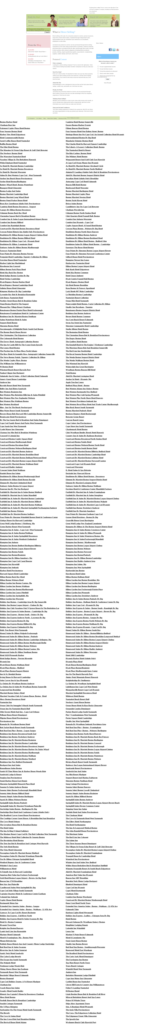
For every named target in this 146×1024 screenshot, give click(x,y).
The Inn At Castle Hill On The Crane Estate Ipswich (21, 345)
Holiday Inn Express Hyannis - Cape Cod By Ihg (86, 627)
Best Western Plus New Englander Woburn (17, 398)
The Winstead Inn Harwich (77, 364)
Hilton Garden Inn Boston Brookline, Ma (83, 580)
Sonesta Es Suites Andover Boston (14, 787)
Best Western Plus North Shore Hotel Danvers (84, 398)
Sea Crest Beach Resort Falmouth (79, 320)
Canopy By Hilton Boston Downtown (15, 210)
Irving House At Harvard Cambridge (15, 677)
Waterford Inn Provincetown (77, 859)
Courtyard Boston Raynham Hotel (14, 445)
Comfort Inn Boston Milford (11, 222)
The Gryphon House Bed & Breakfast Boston (18, 825)
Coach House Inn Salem (10, 988)
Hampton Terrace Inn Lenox (77, 260)
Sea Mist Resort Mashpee (76, 774)
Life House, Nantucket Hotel (11, 298)
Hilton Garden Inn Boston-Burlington (81, 586)
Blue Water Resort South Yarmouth (14, 411)
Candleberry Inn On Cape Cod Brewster (82, 207)
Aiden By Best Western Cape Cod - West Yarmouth (21, 175)
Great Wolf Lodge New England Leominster (84, 523)
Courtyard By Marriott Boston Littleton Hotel (84, 458)
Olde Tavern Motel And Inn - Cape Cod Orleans (19, 712)
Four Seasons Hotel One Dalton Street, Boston (84, 131)
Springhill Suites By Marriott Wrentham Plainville (20, 806)
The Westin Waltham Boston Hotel (80, 360)
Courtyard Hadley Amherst (11, 467)
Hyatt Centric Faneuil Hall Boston (80, 279)
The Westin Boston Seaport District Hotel (82, 357)
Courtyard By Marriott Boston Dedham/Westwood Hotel (23, 458)
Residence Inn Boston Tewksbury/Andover (17, 737)
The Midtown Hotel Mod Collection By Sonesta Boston (22, 837)
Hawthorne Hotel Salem (75, 574)
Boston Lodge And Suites (10, 191)
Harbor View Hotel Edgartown (12, 134)
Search (47, 32)
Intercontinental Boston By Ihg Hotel (81, 138)
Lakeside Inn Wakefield (75, 928)
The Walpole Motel (7, 963)
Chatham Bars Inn (7, 125)
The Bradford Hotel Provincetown (80, 953)
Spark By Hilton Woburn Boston (13, 800)
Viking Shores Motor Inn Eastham (14, 969)
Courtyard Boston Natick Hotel (78, 442)
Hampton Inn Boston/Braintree (13, 555)
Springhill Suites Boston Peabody (13, 803)
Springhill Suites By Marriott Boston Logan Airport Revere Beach (93, 803)
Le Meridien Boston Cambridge (79, 295)
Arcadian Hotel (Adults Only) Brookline (82, 178)
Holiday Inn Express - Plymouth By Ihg (82, 615)
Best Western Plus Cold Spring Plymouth (82, 395)
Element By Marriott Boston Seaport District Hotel (86, 480)
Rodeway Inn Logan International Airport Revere (86, 765)
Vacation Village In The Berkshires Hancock (18, 160)
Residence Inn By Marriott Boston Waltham (18, 756)
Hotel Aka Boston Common (77, 273)
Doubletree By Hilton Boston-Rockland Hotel (84, 238)
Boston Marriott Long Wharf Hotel (14, 197)
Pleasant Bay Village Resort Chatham (15, 307)
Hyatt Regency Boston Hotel (77, 282)
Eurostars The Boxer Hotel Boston (80, 247)
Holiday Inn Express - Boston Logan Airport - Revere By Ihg (90, 611)
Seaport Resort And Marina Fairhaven (81, 778)
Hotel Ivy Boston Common (11, 922)
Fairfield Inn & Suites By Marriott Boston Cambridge (22, 498)
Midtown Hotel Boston (75, 696)
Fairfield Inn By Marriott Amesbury (80, 511)
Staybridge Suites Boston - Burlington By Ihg (18, 809)
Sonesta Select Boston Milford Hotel (14, 793)
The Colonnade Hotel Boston (12, 338)
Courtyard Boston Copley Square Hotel (16, 439)
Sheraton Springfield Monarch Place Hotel (17, 784)
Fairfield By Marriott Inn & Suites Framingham (85, 492)
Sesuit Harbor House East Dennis (13, 781)
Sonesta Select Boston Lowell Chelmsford (82, 790)
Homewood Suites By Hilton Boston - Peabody (19, 636)
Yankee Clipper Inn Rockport (12, 373)
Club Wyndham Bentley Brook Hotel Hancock (85, 433)
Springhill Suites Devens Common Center (83, 806)
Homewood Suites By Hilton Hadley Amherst (84, 649)
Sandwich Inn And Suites (76, 771)
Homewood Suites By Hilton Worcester (81, 652)
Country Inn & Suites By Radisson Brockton (84, 436)
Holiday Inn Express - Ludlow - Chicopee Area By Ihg (88, 916)
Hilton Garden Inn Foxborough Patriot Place (84, 589)
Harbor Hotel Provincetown (11, 571)
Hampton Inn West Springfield (78, 567)
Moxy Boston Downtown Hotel (12, 699)
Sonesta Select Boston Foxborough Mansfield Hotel (21, 790)
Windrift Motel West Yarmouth (78, 969)
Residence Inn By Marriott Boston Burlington (84, 740)
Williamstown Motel (8, 869)
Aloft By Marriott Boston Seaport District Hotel (85, 175)
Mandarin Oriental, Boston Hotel (79, 141)
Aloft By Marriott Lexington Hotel (80, 376)
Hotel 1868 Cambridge (75, 655)
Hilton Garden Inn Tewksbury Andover (82, 596)
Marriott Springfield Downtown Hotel (81, 693)
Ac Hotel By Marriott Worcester (13, 172)
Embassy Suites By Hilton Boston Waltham (83, 486)
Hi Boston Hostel (72, 991)
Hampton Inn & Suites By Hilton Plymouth (83, 533)
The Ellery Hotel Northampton (78, 822)
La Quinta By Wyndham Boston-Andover (17, 684)
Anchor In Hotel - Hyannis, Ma (78, 379)
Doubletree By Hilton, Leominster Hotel (16, 244)
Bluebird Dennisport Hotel (76, 884)
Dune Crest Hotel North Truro (78, 903)
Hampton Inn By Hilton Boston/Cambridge (83, 558)
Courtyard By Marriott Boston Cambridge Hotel (86, 454)
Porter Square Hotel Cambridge (79, 718)
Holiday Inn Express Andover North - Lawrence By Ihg (22, 618)
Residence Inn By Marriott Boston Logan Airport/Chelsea (89, 749)
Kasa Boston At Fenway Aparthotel (80, 288)
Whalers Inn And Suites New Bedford (81, 862)
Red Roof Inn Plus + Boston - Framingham (83, 727)
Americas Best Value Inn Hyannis (79, 875)
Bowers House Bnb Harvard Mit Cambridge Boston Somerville (25, 414)
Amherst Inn (71, 972)
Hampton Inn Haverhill (9, 564)
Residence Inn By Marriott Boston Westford (18, 759)
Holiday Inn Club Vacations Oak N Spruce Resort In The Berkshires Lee (29, 608)
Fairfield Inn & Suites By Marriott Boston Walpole (86, 502)
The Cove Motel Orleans (10, 822)
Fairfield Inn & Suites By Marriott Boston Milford (20, 502)
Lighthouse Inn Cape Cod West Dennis (81, 687)
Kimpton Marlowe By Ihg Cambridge (15, 291)
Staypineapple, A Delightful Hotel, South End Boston (21, 329)
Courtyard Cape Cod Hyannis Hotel (80, 464)
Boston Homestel (7, 978)
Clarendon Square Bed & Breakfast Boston (17, 216)
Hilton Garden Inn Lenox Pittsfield (14, 593)
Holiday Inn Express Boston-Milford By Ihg (18, 624)
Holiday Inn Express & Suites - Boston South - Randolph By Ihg (92, 608)
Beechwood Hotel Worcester (77, 188)
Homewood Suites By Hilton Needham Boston (18, 652)
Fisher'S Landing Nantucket (77, 988)
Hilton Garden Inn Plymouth (78, 593)
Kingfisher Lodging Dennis (77, 925)
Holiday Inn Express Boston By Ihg (14, 621)
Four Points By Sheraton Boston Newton (16, 254)
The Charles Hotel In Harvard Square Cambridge (86, 144)
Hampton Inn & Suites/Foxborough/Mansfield (85, 539)
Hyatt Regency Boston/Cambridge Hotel (16, 285)
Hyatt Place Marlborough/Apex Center (82, 671)
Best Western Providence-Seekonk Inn (81, 401)
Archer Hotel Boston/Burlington (13, 182)
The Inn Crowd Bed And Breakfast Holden (17, 1019)
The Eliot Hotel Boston (9, 147)
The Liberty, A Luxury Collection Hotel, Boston (85, 147)
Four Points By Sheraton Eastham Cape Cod (84, 514)
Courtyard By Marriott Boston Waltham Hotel (19, 464)
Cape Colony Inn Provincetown (79, 423)
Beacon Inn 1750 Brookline (11, 881)
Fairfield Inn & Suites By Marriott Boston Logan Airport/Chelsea (92, 498)
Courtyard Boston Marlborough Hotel (15, 442)
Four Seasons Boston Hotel (11, 131)
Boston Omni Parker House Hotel (13, 200)
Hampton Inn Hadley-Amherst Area (80, 561)
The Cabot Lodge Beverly (10, 956)
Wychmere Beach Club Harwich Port (81, 1022)
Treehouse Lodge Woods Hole (12, 966)
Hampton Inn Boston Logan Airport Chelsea (84, 546)
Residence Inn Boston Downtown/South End (18, 734)
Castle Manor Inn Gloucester (12, 429)
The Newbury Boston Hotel (11, 153)
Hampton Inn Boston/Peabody (78, 555)
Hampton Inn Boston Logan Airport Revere (18, 549)
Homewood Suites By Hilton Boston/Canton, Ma (20, 649)
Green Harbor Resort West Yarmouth (15, 527)
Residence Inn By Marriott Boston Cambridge (19, 743)
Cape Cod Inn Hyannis (75, 887)
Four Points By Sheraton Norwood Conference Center (88, 254)
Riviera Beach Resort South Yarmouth (81, 762)
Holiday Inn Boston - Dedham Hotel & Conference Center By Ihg (92, 602)
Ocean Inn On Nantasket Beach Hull (15, 709)
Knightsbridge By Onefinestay (78, 680)
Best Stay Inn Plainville (9, 884)
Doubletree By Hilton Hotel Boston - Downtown (85, 476)
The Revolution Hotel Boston (12, 840)
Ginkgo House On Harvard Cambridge (16, 520)
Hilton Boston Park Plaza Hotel (13, 269)
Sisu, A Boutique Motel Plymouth (79, 1007)
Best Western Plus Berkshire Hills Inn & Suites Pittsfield (22, 395)
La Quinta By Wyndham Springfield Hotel (83, 684)
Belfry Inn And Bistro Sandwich (13, 389)
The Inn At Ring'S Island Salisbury (14, 831)
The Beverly (5, 1013)
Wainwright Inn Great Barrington (80, 367)
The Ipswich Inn (72, 1019)
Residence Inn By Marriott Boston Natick (82, 753)
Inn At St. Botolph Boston (10, 674)
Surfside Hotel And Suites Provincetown (82, 812)
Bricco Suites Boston (74, 204)
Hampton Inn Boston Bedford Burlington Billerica (20, 546)
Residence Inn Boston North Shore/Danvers (83, 734)
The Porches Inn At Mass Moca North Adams (18, 351)
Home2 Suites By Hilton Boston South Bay (83, 630)
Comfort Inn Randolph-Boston (12, 226)
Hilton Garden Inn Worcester (12, 599)
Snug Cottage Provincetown (77, 784)
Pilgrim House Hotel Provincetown (14, 718)
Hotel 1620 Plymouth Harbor (12, 655)
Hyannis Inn (5, 662)
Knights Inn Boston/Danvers (11, 928)
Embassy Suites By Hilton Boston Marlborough (19, 247)
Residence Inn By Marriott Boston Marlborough (19, 753)
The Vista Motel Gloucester (11, 850)
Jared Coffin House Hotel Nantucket (15, 141)
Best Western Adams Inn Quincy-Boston (82, 389)
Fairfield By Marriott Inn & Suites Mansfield (18, 495)
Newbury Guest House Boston (78, 702)
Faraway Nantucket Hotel (10, 251)
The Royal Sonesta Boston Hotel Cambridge (84, 354)
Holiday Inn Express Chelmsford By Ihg (16, 627)
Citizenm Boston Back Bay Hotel (13, 213)
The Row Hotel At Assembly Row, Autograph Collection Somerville (27, 354)
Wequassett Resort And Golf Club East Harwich (85, 160)
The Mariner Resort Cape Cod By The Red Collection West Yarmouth (28, 834)
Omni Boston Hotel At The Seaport (14, 304)
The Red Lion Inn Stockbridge (78, 351)
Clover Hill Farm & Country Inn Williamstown (85, 985)
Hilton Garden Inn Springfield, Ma (14, 596)
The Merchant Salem (74, 834)
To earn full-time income (106, 69)
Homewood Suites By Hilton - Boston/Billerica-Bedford (88, 633)
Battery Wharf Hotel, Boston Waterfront (16, 185)
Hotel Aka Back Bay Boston (11, 273)
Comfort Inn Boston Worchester (79, 897)
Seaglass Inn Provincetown (11, 778)
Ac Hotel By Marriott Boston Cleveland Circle (84, 166)
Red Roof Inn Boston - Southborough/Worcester (85, 947)
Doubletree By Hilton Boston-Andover (81, 235)
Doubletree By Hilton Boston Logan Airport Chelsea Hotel (23, 235)
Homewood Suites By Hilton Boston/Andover (84, 646)
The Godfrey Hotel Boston (76, 342)
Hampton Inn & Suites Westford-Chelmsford (18, 539)
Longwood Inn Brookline (10, 690)
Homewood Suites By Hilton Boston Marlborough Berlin (23, 643)
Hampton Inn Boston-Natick (11, 552)
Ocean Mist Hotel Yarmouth (77, 301)
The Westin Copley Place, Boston (13, 360)
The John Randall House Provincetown (82, 831)
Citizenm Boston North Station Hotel (81, 213)
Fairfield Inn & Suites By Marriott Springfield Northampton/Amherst (28, 508)
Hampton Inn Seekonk (9, 567)
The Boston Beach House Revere (13, 332)
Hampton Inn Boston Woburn (78, 549)
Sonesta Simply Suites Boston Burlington (16, 796)
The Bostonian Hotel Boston (77, 332)
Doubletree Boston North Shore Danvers (82, 232)
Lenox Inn (70, 931)
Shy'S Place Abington (9, 1007)
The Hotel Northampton (76, 825)
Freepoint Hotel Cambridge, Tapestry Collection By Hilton (24, 257)
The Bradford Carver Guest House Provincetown (20, 815)
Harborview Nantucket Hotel (77, 263)
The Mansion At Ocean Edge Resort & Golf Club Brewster (24, 150)
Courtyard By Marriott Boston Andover (16, 451)
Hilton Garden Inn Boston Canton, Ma (16, 583)
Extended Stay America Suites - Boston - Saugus (19, 906)
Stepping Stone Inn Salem (76, 809)
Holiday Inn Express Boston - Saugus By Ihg (84, 618)
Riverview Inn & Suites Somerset (13, 950)
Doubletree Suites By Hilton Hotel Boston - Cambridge (88, 244)
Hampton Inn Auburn (9, 542)
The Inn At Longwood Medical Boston (81, 828)
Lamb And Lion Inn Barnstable (13, 931)
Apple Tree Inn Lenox (75, 382)
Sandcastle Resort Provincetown (79, 768)
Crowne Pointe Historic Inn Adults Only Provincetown (22, 232)
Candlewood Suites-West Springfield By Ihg (18, 887)
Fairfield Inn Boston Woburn (12, 511)
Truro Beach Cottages (75, 966)
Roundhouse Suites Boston (11, 768)
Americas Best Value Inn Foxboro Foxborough (19, 875)
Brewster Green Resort (75, 417)
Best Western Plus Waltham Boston (14, 401)
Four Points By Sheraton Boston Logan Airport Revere (88, 251)
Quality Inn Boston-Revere (77, 944)
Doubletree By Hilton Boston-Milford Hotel (17, 238)
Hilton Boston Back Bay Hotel (12, 577)
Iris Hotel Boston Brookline (77, 285)
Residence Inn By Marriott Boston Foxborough (85, 746)
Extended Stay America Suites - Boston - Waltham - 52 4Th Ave (26, 909)
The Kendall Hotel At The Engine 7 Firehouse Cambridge (89, 345)
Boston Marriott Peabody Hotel (78, 411)
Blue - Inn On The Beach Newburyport (16, 407)
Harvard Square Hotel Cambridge (14, 574)
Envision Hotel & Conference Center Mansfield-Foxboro (89, 489)
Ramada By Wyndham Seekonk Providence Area (86, 724)
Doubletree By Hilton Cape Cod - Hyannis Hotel (19, 241)
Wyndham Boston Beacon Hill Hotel (80, 370)
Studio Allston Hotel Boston (77, 329)
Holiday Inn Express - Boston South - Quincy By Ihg (21, 615)
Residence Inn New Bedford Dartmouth (16, 762)
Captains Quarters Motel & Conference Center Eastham (23, 894)
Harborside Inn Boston (75, 571)
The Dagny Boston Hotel (76, 338)
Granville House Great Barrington (80, 520)
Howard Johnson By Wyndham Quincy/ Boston (85, 922)
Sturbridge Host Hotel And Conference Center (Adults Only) (24, 812)
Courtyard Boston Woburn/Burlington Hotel (18, 448)
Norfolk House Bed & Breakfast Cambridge (18, 1000)
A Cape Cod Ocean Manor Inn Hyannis (82, 163)
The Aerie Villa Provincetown (78, 1010)
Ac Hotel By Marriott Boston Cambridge (16, 166)
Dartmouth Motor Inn (9, 903)
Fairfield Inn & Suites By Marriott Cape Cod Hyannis (88, 505)
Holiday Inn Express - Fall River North (16, 916)
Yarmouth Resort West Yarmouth (13, 972)
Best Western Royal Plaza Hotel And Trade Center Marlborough (92, 404)
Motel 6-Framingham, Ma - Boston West (16, 938)
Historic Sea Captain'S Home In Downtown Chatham (22, 994)
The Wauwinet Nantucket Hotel (13, 157)
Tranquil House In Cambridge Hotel (80, 856)
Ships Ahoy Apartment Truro (78, 1004)
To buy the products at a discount (108, 71)
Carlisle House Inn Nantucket (78, 982)
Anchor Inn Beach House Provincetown (16, 178)
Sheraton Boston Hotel (9, 326)
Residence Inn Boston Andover (78, 313)
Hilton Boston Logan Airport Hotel (80, 266)
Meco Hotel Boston (7, 997)
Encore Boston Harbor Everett (78, 125)
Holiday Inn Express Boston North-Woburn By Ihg (87, 621)
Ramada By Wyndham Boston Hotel (15, 724)
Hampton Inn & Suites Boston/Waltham (16, 533)
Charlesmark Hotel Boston (77, 429)
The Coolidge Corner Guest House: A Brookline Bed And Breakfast (27, 818)
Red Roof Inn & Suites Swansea (13, 947)
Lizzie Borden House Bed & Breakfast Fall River (85, 994)
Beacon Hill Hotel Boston (76, 185)
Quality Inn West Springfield (77, 721)
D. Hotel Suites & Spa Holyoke (78, 470)
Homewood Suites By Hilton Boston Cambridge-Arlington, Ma (25, 640)
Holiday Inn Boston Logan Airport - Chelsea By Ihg (21, 605)
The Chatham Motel (74, 815)
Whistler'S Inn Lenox (8, 866)
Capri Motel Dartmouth (75, 891)
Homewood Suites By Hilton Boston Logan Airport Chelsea (90, 640)
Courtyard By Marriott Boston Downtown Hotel (20, 229)
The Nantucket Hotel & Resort (78, 150)
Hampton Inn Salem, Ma (76, 564)
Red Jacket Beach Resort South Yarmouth (17, 727)
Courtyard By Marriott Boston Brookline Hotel (19, 454)
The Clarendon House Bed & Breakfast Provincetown (88, 335)
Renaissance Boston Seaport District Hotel (83, 310)
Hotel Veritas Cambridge (10, 279)
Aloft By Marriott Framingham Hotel (81, 872)
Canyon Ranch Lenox (75, 420)
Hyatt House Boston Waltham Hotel (14, 665)
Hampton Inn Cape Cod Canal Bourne (16, 561)
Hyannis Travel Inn (8, 925)
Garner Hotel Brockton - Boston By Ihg (82, 517)
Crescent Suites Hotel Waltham (12, 470)
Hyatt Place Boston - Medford (12, 668)
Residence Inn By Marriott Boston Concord (83, 743)
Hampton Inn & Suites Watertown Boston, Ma (85, 536)
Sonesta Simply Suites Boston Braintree (82, 793)
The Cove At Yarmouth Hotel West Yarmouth (84, 818)
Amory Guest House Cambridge (13, 379)
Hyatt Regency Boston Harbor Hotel (15, 282)
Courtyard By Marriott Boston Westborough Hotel (86, 900)
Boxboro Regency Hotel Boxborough (81, 414)
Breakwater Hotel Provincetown (13, 417)
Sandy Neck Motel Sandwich (12, 953)
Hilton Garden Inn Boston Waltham (14, 586)
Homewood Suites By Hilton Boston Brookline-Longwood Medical (93, 636)
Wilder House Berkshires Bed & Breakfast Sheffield (87, 866)
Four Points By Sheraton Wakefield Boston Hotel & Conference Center (29, 517)
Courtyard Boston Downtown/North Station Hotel (86, 439)
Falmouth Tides (72, 909)
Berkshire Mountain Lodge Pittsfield (80, 975)
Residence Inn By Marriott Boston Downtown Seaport (22, 746)
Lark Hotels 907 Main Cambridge (80, 291)
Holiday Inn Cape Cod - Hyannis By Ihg (82, 605)
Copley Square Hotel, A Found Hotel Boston (84, 226)
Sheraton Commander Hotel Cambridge (82, 326)
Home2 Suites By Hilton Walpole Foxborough (18, 633)
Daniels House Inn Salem (10, 473)
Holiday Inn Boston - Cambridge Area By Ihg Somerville (23, 602)
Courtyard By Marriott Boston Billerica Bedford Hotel (88, 451)
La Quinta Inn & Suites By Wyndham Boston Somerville (23, 687)
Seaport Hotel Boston (8, 323)
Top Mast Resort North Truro (78, 963)
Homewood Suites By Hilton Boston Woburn (18, 646)
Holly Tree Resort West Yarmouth (13, 630)
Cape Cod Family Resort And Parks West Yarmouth (21, 423)
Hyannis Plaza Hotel (74, 662)
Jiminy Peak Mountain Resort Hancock (82, 677)
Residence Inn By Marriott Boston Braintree (18, 740)
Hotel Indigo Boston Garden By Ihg (14, 276)
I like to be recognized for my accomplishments (106, 76)
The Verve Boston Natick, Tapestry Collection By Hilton (22, 357)
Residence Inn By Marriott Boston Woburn (83, 759)
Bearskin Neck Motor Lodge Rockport (81, 881)
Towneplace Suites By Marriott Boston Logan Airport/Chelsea (91, 850)
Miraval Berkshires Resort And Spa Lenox (83, 997)
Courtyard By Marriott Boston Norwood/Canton (86, 461)
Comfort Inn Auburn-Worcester (79, 219)
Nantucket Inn (6, 702)
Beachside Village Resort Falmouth (14, 975)
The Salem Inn (72, 840)
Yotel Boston (71, 373)
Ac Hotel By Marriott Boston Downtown (16, 169)
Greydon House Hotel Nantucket (13, 260)
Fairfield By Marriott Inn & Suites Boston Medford (21, 492)
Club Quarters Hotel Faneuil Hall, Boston (83, 216)
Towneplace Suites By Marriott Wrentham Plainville (21, 856)
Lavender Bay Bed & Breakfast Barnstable (17, 295)
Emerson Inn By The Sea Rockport (14, 489)
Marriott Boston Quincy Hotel (12, 693)
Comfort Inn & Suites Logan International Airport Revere (23, 219)
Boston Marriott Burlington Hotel (79, 191)
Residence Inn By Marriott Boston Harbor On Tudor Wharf (24, 749)
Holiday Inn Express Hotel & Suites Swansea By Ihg (21, 919)
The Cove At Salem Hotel (10, 1016)
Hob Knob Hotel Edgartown (77, 269)
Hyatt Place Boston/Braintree (77, 668)
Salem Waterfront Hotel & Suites (13, 320)
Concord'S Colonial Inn (10, 436)
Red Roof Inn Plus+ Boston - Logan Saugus (18, 731)
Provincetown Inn (7, 721)
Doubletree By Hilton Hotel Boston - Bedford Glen (86, 241)
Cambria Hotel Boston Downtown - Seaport (18, 207)
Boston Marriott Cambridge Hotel (14, 194)
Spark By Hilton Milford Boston (79, 796)
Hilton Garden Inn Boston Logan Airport (83, 583)
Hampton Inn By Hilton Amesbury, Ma (16, 558)
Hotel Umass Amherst (74, 276)
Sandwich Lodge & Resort (11, 774)
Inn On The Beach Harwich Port (79, 674)
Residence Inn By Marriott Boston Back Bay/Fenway (87, 737)
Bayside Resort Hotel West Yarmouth (15, 385)
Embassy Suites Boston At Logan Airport (17, 486)
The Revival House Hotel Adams (13, 1022)
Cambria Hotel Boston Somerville (79, 122)
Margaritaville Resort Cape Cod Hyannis (82, 690)
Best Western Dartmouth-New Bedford (81, 392)
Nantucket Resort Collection (77, 298)
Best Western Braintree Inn (11, 392)
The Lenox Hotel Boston (10, 348)
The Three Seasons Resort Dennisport (81, 843)
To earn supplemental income (108, 66)
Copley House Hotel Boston (11, 900)
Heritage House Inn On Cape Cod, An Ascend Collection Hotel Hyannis (95, 134)
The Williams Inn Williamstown (13, 364)
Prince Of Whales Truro (75, 1000)
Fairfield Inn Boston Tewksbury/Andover (82, 508)
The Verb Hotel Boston (9, 847)
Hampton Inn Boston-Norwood (78, 552)
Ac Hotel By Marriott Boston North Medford (84, 169)
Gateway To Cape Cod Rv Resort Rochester (18, 913)
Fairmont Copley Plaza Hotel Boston (15, 128)
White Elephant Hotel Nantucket (13, 163)
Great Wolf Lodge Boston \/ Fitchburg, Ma (17, 523)
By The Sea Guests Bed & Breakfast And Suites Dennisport (24, 420)
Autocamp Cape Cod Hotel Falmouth (81, 182)
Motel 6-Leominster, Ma (75, 938)
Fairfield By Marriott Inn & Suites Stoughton (84, 495)
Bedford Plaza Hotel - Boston (77, 385)
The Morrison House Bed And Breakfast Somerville (87, 348)
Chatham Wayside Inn (75, 210)
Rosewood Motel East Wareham (79, 950)
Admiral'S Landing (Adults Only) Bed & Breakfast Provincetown (92, 172)
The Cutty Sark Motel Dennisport (79, 956)
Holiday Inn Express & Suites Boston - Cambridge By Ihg (23, 611)
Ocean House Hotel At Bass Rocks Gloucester (84, 705)
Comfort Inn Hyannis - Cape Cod (79, 222)
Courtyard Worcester (74, 467)
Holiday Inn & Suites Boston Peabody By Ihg (84, 599)
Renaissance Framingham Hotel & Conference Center (22, 313)
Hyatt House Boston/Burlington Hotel (81, 665)
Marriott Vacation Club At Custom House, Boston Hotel (23, 696)
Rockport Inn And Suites (10, 765)
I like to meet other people (107, 73)
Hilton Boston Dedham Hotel (77, 577)
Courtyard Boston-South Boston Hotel (81, 448)
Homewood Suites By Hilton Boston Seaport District (87, 643)
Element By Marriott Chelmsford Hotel (16, 483)
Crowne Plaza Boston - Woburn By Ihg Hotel (84, 229)
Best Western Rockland (9, 404)
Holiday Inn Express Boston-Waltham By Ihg (84, 624)
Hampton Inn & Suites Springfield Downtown (19, 536)
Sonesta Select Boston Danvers (78, 787)
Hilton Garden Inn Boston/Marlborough (16, 589)
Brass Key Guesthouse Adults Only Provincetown (20, 204)
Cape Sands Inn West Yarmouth (13, 426)
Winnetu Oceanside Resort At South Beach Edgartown (88, 869)
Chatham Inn (5, 985)
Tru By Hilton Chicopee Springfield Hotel (17, 859)
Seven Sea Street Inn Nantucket (78, 323)
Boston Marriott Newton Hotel (78, 197)
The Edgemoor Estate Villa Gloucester (81, 1016)
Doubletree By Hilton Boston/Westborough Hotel (20, 476)
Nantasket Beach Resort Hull (77, 699)
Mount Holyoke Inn (8, 941)
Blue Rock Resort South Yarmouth (80, 407)
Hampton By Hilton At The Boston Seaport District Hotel (89, 527)
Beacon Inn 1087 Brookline (77, 878)
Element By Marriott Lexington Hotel (81, 483)
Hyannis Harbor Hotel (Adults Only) (81, 658)
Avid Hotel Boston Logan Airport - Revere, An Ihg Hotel (23, 878)
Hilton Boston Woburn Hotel (12, 580)
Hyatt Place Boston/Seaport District (14, 671)
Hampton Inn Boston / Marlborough (81, 542)
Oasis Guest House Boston (76, 941)
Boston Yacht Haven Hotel (76, 200)
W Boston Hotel (6, 367)
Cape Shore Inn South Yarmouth (79, 426)
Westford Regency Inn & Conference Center (18, 862)
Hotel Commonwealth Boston (12, 138)
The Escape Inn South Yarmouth (13, 960)
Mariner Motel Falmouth (10, 935)
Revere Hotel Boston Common (78, 316)
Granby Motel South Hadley (11, 991)
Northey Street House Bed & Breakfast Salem (18, 301)
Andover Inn (5, 382)
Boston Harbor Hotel (8, 122)
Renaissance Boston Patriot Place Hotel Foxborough (21, 310)
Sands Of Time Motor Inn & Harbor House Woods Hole (23, 771)
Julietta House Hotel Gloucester (13, 288)
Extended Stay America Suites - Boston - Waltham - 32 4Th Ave (91, 906)
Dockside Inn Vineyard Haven (78, 473)
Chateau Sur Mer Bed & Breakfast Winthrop (18, 433)
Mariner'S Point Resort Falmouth (79, 935)
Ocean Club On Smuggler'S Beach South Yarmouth (21, 705)
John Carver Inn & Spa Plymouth (14, 680)
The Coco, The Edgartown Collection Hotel (83, 1013)
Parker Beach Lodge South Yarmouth (81, 712)
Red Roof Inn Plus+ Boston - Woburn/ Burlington (86, 731)
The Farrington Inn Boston (77, 960)
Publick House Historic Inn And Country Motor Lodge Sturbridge (27, 944)
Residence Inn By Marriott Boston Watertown (84, 756)
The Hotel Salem (7, 828)
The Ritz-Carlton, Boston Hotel (78, 153)
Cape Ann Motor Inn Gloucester (79, 978)
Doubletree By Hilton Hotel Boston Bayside (17, 480)
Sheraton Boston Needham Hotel (79, 781)
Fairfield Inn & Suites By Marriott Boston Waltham (21, 505)
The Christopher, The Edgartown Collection (18, 335)
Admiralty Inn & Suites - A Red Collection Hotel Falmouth (24, 376)
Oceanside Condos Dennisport (78, 709)
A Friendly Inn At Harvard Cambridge (16, 872)
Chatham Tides (72, 894)
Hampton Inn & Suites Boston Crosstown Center (86, 530)
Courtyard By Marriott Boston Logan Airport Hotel (21, 461)
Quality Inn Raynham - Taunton (79, 307)
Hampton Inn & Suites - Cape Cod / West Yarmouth (21, 530)
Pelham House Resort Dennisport (13, 715)
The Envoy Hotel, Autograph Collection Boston (19, 342)
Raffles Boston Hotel (8, 144)
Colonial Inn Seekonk (9, 897)
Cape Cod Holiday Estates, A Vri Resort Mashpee (20, 982)
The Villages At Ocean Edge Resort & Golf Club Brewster (89, 847)
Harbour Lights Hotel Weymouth (79, 913)
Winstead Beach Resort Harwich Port (15, 370)
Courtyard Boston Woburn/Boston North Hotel (85, 445)
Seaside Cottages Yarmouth (11, 1004)
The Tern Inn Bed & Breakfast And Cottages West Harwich (24, 843)
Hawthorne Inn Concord (10, 266)
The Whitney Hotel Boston (76, 157)
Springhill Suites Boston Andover (79, 800)
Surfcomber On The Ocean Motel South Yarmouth (20, 1010)
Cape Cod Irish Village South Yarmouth (16, 891)
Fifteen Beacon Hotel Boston (77, 128)
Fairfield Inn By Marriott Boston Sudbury (17, 514)
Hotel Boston (71, 919)
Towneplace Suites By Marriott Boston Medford (19, 853)
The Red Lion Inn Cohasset (77, 837)
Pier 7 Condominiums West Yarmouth (81, 715)
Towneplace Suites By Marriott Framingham (84, 853)
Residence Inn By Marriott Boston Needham (18, 316)
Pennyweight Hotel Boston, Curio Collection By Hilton (88, 304)
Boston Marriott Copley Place (78, 194)
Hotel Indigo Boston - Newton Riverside (16, 658)
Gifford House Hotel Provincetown (80, 257)
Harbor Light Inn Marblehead (12, 263)
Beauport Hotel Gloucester (11, 188)
